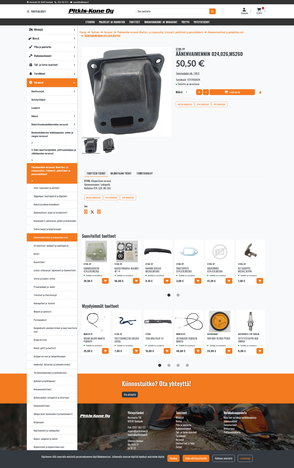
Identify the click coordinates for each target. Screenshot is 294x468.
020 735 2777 (63, 2)
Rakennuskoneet (183, 428)
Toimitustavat (230, 425)
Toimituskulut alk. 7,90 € (187, 73)
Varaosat (180, 439)
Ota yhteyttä (130, 394)
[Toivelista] (260, 92)
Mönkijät (180, 417)
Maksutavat (229, 428)
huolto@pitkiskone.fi (137, 435)
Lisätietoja (245, 458)
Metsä (179, 421)
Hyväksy (173, 458)
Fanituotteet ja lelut (185, 443)
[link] (74, 29)
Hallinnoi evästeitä (223, 458)
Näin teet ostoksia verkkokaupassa (240, 417)
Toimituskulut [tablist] (144, 173)
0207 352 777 (138, 427)
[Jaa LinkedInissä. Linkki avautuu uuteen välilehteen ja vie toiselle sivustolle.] (100, 212)
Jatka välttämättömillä (196, 458)
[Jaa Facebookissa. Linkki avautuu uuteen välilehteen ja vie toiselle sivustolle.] (87, 212)
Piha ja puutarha (183, 425)
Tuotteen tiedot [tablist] (96, 173)
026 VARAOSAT (220, 104)
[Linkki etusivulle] (91, 11)
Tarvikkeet (181, 436)
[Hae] (212, 11)
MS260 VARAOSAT (185, 104)
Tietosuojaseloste (232, 432)
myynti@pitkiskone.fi (81, 2)
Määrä (179, 92)
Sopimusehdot (230, 421)
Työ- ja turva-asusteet (186, 432)
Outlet (179, 447)
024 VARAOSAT (203, 104)
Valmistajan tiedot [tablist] (121, 173)
